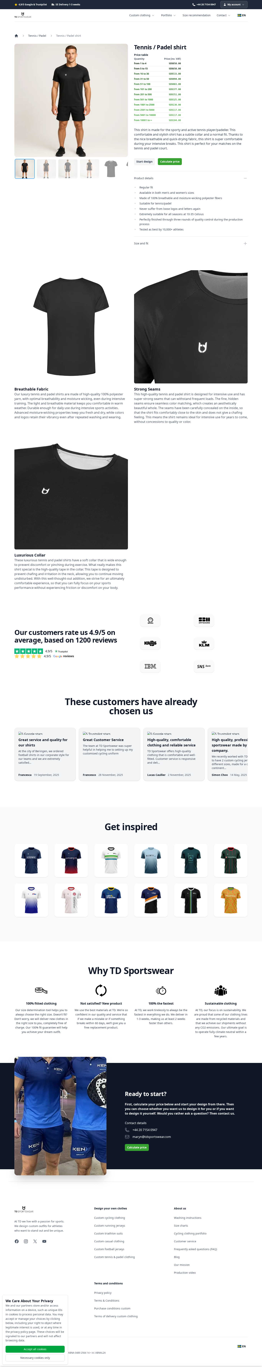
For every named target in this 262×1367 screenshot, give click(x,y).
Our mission (182, 1265)
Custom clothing (139, 15)
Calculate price (170, 161)
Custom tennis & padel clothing (114, 1257)
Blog (177, 1257)
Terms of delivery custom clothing (116, 1316)
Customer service (185, 1241)
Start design (144, 161)
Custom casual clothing (109, 1241)
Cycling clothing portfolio (190, 1233)
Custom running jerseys (109, 1225)
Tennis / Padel (37, 35)
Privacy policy (102, 1293)
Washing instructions (187, 1218)
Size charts (181, 1225)
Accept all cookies (35, 1349)
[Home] (16, 36)
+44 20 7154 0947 (145, 1130)
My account (234, 4)
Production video (185, 1272)
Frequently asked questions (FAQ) (195, 1249)
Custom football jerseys (109, 1249)
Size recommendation (197, 15)
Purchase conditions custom (112, 1308)
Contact (222, 15)
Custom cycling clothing (109, 1218)
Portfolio (166, 15)
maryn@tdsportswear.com (152, 1137)
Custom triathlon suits (108, 1233)
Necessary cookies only (35, 1358)
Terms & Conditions (106, 1300)
